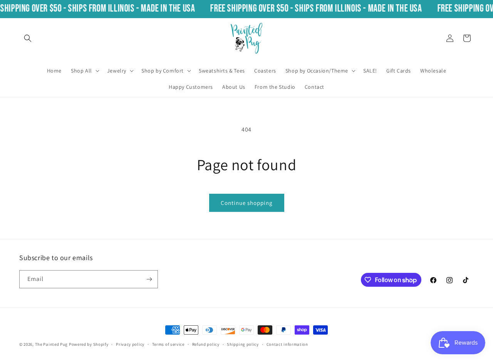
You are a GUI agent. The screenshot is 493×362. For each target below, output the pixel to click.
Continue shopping (247, 202)
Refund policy (206, 344)
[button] (27, 38)
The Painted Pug (51, 344)
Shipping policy (243, 344)
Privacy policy (130, 344)
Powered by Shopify (89, 344)
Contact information (287, 344)
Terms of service (168, 344)
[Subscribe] (149, 279)
